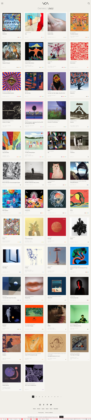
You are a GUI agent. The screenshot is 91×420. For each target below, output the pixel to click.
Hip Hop (3, 96)
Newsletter (56, 408)
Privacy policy (41, 412)
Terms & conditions (49, 412)
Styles (47, 408)
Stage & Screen (7, 388)
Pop (33, 125)
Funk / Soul (27, 125)
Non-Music (4, 156)
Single (3, 329)
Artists (34, 408)
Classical (27, 154)
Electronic (50, 37)
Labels (43, 408)
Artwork (38, 408)
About (51, 408)
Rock (51, 67)
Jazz (3, 37)
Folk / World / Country (74, 36)
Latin (53, 329)
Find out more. (55, 416)
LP (5, 37)
